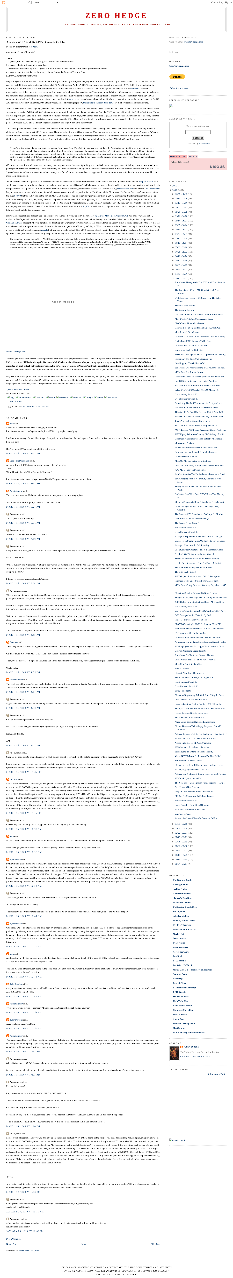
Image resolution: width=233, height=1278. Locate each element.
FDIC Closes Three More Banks (189, 323)
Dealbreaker (179, 942)
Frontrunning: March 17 (186, 681)
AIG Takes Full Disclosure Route (190, 809)
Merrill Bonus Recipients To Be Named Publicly (197, 558)
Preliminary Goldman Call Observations (193, 358)
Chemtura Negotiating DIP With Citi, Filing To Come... (200, 695)
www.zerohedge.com (193, 41)
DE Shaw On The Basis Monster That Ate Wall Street (199, 314)
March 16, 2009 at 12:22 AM (24, 828)
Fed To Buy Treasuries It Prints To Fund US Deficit (198, 562)
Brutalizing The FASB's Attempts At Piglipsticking (198, 403)
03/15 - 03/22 (181, 278)
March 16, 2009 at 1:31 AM (23, 1051)
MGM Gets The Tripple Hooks (189, 372)
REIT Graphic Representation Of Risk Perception (197, 576)
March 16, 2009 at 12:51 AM (24, 1012)
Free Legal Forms (19, 351)
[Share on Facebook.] (76, 397)
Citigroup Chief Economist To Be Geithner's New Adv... (200, 610)
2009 (174, 190)
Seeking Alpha (180, 888)
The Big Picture (180, 884)
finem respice (179, 938)
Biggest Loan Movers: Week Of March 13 (194, 791)
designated (135, 88)
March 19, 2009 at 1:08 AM (23, 1191)
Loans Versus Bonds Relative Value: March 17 (196, 659)
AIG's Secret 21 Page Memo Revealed (192, 747)
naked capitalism (181, 915)
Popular (192, 156)
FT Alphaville (179, 960)
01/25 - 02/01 (181, 850)
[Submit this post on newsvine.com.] (62, 397)
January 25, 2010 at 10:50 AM (25, 1211)
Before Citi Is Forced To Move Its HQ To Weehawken (199, 416)
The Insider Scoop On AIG (187, 523)
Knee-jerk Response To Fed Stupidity (192, 545)
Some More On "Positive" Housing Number (195, 655)
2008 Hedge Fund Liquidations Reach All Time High (199, 601)
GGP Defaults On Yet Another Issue (191, 699)
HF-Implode (179, 911)
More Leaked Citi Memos (187, 332)
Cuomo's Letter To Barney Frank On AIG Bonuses (198, 637)
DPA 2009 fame (151, 188)
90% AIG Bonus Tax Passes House (190, 469)
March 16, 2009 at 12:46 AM (24, 976)
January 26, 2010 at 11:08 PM (24, 1231)
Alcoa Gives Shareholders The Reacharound (195, 721)
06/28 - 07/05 (181, 211)
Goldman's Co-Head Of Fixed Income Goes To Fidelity (200, 336)
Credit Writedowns (182, 924)
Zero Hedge (116, 15)
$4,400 (86, 206)
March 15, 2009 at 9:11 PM (23, 691)
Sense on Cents (180, 974)
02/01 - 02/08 (181, 846)
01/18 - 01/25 (181, 854)
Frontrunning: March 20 (186, 394)
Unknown (14, 779)
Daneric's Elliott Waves (184, 929)
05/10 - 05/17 (181, 242)
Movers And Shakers (184, 443)
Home (83, 1244)
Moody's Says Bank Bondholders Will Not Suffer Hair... (200, 708)
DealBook (178, 956)
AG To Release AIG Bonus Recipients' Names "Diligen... (200, 429)
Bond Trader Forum (182, 1005)
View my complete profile (195, 1057)
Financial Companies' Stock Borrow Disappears (197, 580)
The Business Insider (183, 880)
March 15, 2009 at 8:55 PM (23, 672)
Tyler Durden (16, 859)
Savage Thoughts (183, 690)
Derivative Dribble (182, 902)
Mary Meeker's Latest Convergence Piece (194, 318)
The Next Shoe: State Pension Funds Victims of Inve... (199, 782)
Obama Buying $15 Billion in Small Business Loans (199, 764)
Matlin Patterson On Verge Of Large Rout (194, 677)
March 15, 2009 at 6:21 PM (23, 506)
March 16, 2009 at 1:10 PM (23, 1126)
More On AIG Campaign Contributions (193, 460)
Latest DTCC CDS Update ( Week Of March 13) (197, 389)
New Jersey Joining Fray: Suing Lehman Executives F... (200, 641)
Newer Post (11, 1244)
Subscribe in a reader (179, 88)
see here (72, 99)
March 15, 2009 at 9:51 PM (23, 745)
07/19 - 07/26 (181, 198)
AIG (23, 407)
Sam (12, 423)
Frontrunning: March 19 (186, 527)
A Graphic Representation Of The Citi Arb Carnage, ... (199, 536)
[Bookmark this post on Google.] (88, 397)
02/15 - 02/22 (181, 837)
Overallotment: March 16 (186, 686)
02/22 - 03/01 (181, 832)
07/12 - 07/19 (181, 202)
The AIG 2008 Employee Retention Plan (193, 567)
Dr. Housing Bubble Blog (185, 906)
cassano (9, 351)
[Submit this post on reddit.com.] (50, 397)
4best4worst (178, 1027)
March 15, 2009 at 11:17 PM (24, 812)
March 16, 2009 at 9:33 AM (23, 1074)
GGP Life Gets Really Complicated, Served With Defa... (200, 465)
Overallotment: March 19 (186, 398)
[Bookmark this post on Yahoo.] (99, 397)
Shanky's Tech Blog (182, 897)
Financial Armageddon (184, 1023)
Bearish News (179, 983)
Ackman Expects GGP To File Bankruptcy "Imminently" (201, 733)
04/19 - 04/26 (181, 256)
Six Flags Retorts (183, 813)
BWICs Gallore (182, 668)
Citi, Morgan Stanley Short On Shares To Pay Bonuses (200, 540)
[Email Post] (9, 407)
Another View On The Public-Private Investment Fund (200, 474)
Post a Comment (13, 1238)
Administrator (16, 491)
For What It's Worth (182, 965)
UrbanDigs (178, 978)
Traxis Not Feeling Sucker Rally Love (192, 420)
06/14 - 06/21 (181, 220)
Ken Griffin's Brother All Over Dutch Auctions (196, 380)
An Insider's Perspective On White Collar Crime (197, 447)
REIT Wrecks (179, 992)
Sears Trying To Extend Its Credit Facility (194, 751)
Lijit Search (174, 51)
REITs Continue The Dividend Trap (191, 619)
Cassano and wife (14, 222)
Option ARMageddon (183, 1009)
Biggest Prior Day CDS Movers (189, 672)
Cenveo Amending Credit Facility (190, 650)
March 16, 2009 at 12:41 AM (24, 916)
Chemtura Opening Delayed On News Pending (196, 593)
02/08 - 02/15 (181, 841)
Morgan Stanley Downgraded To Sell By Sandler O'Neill (201, 597)
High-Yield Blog (180, 1001)
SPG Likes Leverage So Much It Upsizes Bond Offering (200, 354)
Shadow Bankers (181, 996)
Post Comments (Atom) (29, 1250)
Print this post (16, 401)
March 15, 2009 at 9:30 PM (23, 707)
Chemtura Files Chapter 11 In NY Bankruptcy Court (199, 549)
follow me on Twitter (217, 1074)
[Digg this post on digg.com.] (10, 397)
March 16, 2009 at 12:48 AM (24, 996)
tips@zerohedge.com (179, 65)
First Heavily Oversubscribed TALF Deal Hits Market (199, 628)
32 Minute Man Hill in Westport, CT (112, 215)
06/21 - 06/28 (181, 216)
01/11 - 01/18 (181, 859)
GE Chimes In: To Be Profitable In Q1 (192, 518)
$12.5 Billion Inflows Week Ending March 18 (196, 425)
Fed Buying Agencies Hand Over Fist (192, 769)
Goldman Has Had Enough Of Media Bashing (196, 451)
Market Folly (179, 933)
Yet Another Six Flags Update (188, 760)
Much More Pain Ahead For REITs (191, 717)
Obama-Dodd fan (125, 188)
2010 (174, 185)
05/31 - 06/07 (181, 229)
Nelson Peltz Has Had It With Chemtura (193, 742)
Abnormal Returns (182, 893)
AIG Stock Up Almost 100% (188, 778)
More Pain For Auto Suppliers (188, 664)
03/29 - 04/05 (181, 269)
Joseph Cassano (145, 181)
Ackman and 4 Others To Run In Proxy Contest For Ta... (200, 773)
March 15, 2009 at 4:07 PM (23, 453)
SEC (48, 407)
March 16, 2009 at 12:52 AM (24, 1028)
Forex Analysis (180, 1014)
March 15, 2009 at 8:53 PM (23, 634)
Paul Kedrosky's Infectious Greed (189, 1032)
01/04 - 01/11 (181, 863)
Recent (182, 156)
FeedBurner (204, 143)
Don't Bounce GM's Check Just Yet (191, 345)
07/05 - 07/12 (181, 207)
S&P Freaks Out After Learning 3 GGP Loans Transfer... (200, 367)
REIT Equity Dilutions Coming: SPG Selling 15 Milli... (200, 434)
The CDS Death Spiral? (185, 571)
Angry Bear (178, 1019)
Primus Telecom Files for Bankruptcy (192, 712)
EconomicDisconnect (20, 460)
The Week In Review (184, 309)
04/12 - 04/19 (181, 260)
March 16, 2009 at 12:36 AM (24, 885)
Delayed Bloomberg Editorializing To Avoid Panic (198, 327)
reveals (44, 229)
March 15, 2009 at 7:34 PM (23, 583)
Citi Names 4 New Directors (187, 787)
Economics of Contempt (184, 987)
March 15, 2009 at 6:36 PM (23, 522)
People (173, 156)
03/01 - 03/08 (181, 828)
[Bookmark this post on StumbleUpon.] (23, 397)
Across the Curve (181, 951)
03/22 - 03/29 (181, 273)
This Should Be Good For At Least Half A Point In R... (199, 412)
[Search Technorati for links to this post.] (111, 397)
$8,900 (17, 195)
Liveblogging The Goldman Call (190, 363)
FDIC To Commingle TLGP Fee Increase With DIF (198, 624)
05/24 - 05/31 (181, 233)
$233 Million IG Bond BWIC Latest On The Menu (198, 385)
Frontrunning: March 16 (186, 800)
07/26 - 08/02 (181, 193)
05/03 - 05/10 (181, 247)
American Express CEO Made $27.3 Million (195, 738)
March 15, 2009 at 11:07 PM (24, 771)
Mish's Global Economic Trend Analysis (192, 969)
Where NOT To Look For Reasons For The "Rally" (198, 756)
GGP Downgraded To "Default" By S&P (193, 615)
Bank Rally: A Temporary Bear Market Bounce (196, 407)
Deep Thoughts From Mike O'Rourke (192, 804)
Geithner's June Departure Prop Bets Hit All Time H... (199, 438)
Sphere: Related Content (17, 389)
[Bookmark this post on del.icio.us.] (38, 397)
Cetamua (14, 642)
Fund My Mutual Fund (184, 920)
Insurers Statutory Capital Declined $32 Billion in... (198, 704)
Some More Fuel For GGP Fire (188, 349)
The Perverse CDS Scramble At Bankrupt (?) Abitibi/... (200, 514)
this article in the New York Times (99, 102)
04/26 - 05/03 (181, 251)
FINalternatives (180, 947)
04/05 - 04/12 (181, 265)
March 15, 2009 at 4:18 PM (23, 483)
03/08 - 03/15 (181, 823)
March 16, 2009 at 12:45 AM (24, 946)
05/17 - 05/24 (181, 238)
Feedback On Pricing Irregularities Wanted (194, 554)
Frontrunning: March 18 (186, 606)
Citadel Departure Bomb (186, 456)
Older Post (155, 1244)
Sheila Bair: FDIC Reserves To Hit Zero (193, 341)
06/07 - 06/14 (181, 225)
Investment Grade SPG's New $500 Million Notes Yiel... (200, 376)
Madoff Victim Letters (185, 305)
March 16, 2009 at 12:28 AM (24, 852)
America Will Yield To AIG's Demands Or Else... (37, 42)
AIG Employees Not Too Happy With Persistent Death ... (200, 646)
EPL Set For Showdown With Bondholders (194, 796)
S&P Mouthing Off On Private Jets (190, 632)
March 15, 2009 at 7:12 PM (23, 538)
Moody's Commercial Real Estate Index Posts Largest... (200, 502)
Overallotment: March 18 (186, 531)
